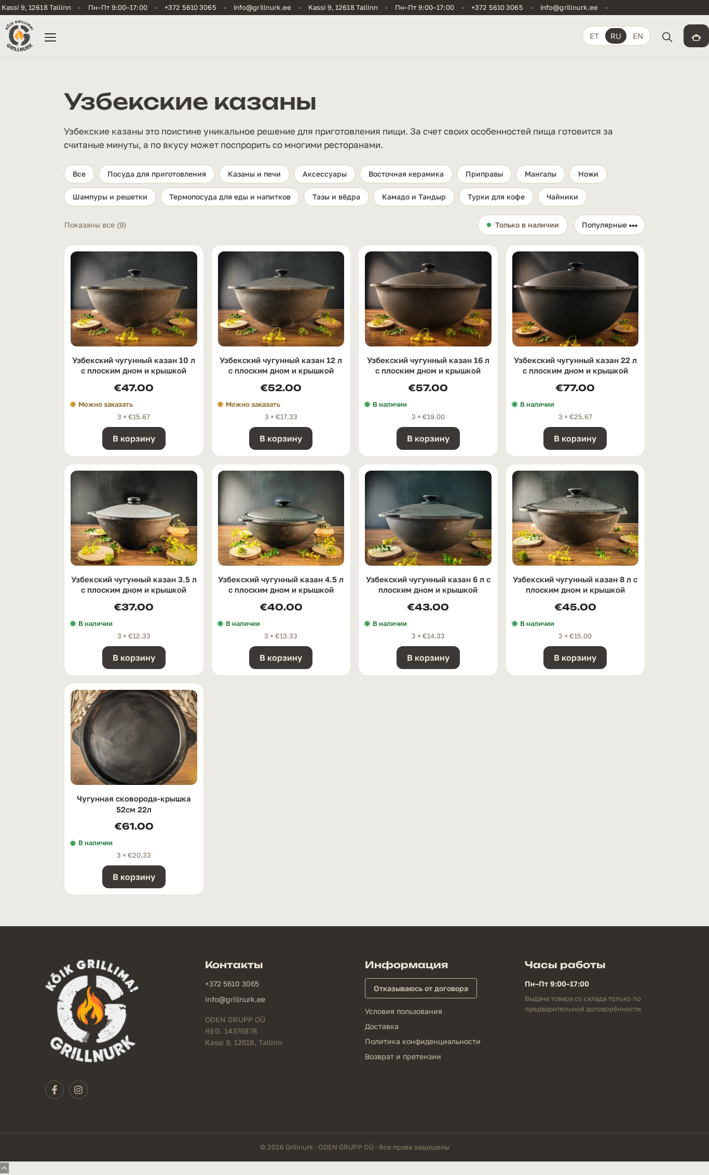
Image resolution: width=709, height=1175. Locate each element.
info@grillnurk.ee (262, 7)
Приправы (484, 173)
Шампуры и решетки (110, 196)
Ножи (588, 173)
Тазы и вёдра (336, 196)
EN (638, 36)
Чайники (562, 196)
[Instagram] (78, 1089)
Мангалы (540, 173)
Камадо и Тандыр (414, 196)
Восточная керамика (406, 173)
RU (615, 36)
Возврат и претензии (403, 1056)
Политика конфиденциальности (423, 1041)
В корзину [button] (134, 438)
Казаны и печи (254, 173)
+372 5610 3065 (190, 7)
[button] (667, 35)
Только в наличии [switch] (527, 224)
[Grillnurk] (19, 36)
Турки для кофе (496, 196)
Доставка (382, 1026)
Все (79, 173)
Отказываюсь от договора (421, 988)
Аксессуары (325, 173)
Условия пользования (403, 1011)
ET (594, 36)
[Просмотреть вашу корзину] (696, 35)
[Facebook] (54, 1089)
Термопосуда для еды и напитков (230, 196)
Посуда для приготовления (156, 173)
